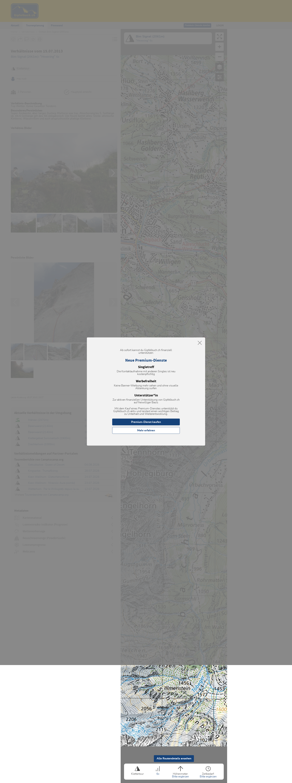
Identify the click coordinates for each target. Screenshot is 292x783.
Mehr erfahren (146, 430)
